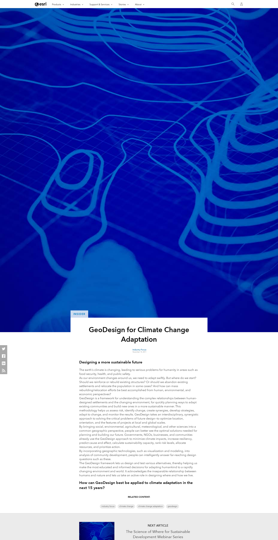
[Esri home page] (41, 4)
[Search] (233, 4)
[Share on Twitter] (3, 348)
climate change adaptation (150, 506)
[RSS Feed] (3, 370)
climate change (126, 506)
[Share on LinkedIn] (3, 363)
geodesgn (172, 506)
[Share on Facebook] (3, 356)
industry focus (107, 506)
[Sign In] (241, 4)
